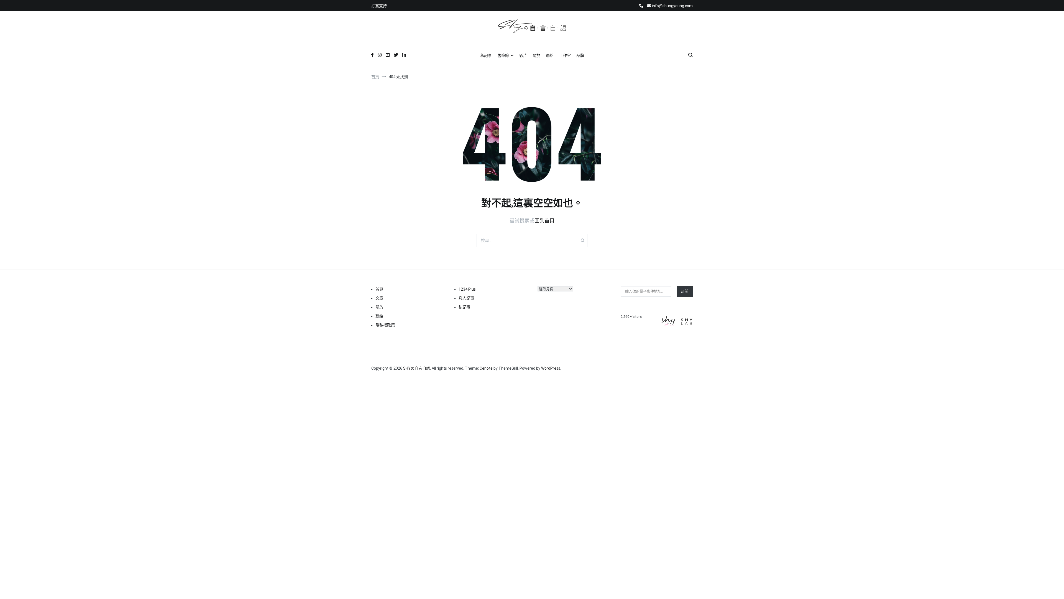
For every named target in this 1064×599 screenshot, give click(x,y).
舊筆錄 (503, 55)
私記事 (486, 55)
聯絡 (550, 55)
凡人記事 (466, 298)
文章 (379, 298)
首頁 (379, 289)
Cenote (486, 368)
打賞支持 (379, 6)
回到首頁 (544, 221)
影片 (523, 55)
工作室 (565, 55)
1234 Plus (467, 289)
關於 (536, 55)
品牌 (580, 55)
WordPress (550, 368)
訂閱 (684, 291)
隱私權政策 (385, 325)
